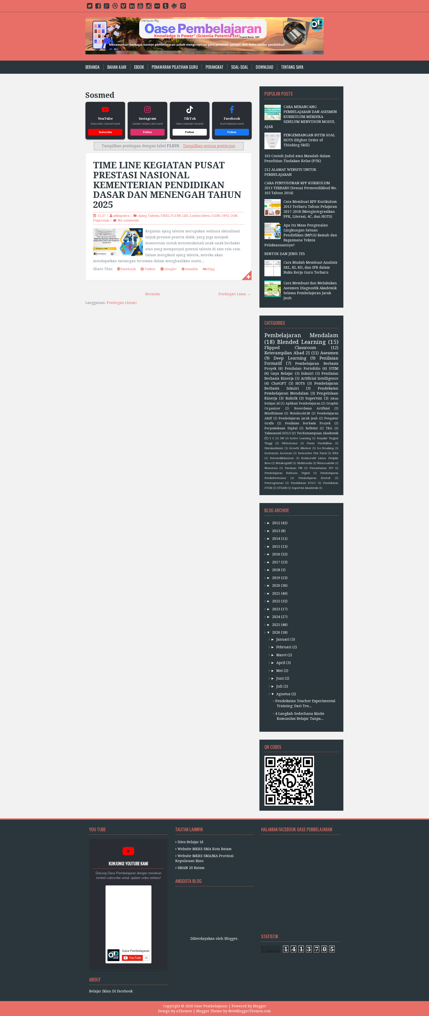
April (280, 663)
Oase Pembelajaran (210, 1006)
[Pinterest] (183, 7)
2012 (276, 523)
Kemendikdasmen (282, 458)
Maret (281, 655)
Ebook (139, 67)
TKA (329, 428)
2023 (276, 609)
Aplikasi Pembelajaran (303, 403)
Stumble (191, 269)
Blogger (231, 939)
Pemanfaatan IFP (321, 468)
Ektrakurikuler (273, 448)
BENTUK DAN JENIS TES (284, 254)
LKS (185, 216)
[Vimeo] (123, 7)
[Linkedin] (132, 7)
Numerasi (271, 468)
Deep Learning (290, 358)
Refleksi (312, 428)
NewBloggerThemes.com (249, 1011)
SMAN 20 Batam (191, 868)
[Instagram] (148, 7)
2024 (276, 617)
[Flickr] (157, 7)
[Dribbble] (115, 7)
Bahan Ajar (116, 67)
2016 (276, 554)
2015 (276, 546)
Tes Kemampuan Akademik (317, 433)
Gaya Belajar (282, 373)
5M (282, 438)
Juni (280, 678)
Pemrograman (274, 483)
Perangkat (214, 67)
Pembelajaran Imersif (314, 478)
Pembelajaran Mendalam (301, 335)
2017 (276, 562)
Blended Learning (301, 342)
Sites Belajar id (190, 842)
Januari (282, 639)
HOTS (300, 383)
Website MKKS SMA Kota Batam (205, 849)
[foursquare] (174, 7)
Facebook (128, 269)
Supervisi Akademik (305, 488)
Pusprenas (101, 220)
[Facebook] (98, 7)
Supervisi (313, 398)
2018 (276, 570)
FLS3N (176, 216)
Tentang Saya (292, 67)
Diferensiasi (289, 443)
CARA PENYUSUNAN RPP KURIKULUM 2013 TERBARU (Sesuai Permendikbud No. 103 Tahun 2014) (300, 188)
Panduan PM (293, 468)
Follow (147, 132)
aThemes (184, 1011)
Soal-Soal (239, 67)
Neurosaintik (325, 463)
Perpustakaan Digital (280, 428)
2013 (276, 531)
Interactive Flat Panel (312, 453)
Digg (211, 269)
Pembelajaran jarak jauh (298, 418)
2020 (276, 585)
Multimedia (304, 463)
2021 (276, 593)
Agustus (283, 694)
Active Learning (300, 438)
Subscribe (105, 132)
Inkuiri (307, 373)
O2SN (215, 216)
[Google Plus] (106, 7)
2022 (276, 601)
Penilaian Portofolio (303, 368)
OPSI (225, 216)
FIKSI (165, 216)
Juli (279, 686)
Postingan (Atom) (122, 303)
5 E (272, 438)
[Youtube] (140, 7)
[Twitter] (89, 7)
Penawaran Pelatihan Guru (175, 67)
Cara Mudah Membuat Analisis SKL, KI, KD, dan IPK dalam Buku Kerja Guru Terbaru (310, 267)
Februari (283, 647)
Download (264, 67)
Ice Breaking (325, 448)
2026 (276, 632)
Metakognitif (284, 463)
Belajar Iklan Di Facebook (111, 991)
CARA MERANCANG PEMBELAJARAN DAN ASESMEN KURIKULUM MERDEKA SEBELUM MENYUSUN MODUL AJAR (300, 117)
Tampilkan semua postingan (209, 146)
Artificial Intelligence (320, 378)
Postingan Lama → (234, 294)
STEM (333, 368)
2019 (276, 578)
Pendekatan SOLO (303, 483)
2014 (276, 539)
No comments (128, 220)
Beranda (92, 67)
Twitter (149, 269)
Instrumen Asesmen (278, 453)
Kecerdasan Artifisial (312, 408)
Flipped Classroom (290, 347)
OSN (233, 216)
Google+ (170, 269)
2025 (276, 625)
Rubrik (291, 398)
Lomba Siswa (200, 216)
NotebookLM (300, 413)
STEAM (282, 488)
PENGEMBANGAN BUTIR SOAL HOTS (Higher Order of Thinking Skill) (309, 140)
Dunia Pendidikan (319, 443)
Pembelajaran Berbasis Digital (287, 473)
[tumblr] (165, 7)
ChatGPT (278, 383)
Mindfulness (273, 413)
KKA (335, 453)
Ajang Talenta (148, 216)
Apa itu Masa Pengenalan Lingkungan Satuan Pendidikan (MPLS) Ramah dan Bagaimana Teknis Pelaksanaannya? (300, 235)
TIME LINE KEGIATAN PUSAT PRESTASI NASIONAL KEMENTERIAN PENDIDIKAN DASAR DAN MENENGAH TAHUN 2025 (167, 185)
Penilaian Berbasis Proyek (308, 423)
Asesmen (329, 352)
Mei (279, 671)
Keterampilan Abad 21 (287, 352)
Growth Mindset (300, 448)
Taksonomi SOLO (277, 433)
